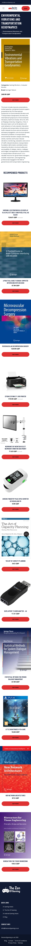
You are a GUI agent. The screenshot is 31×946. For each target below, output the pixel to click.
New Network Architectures (15, 795)
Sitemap (20, 943)
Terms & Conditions (21, 941)
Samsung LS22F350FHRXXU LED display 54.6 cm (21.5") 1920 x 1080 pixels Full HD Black (15, 212)
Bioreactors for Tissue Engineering (15, 861)
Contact (10, 941)
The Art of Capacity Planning (16, 561)
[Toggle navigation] (3, 8)
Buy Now (15, 100)
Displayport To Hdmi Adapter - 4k (15, 611)
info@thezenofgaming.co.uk (8, 2)
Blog (5, 917)
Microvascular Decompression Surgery (15, 346)
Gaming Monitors (14, 85)
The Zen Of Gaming (10, 910)
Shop (25, 8)
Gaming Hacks (8, 907)
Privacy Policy (12, 943)
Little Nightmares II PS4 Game (15, 729)
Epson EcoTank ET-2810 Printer (15, 396)
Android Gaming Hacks (11, 913)
